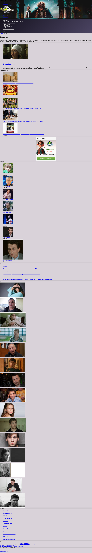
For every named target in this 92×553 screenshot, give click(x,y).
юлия (20, 546)
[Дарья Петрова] (12, 417)
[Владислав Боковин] (12, 372)
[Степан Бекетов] (12, 507)
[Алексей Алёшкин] (11, 311)
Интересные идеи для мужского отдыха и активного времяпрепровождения (22, 108)
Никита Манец (6, 174)
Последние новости (9, 23)
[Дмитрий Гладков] (12, 387)
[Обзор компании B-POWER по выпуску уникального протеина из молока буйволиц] (10, 132)
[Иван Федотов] (8, 236)
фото (16, 546)
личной (55, 543)
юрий (22, 546)
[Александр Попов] (13, 402)
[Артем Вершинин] (12, 447)
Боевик (7, 27)
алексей (7, 543)
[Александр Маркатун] (12, 477)
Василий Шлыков (7, 212)
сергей (81, 543)
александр (2, 544)
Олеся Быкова (8, 64)
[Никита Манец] (8, 172)
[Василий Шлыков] (8, 211)
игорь (50, 543)
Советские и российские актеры (13, 21)
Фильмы (5, 25)
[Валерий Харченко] (12, 356)
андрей (15, 543)
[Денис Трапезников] (11, 492)
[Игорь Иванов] (8, 185)
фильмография (7, 546)
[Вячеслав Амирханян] (13, 326)
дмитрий (36, 543)
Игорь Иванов (6, 186)
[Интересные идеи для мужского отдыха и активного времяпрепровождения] (10, 107)
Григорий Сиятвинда (8, 224)
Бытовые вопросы (8, 29)
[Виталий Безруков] (13, 259)
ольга (76, 543)
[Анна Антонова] (12, 296)
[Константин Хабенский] (8, 198)
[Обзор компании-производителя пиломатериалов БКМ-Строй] (10, 81)
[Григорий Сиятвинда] (8, 223)
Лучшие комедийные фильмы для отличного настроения (17, 95)
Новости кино (7, 24)
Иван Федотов (6, 237)
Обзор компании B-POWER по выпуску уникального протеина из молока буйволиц (23, 134)
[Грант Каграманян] (12, 462)
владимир (32, 543)
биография (24, 543)
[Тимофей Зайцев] (13, 341)
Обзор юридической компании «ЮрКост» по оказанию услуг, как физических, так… (23, 121)
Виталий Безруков (7, 260)
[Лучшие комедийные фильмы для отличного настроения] (10, 94)
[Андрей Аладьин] (13, 432)
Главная (2, 33)
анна (18, 543)
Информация (8, 26)
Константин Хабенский (8, 199)
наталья (68, 543)
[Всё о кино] (7, 13)
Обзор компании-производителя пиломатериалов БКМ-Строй (18, 83)
